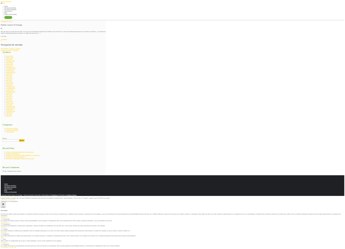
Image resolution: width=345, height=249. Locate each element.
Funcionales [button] (4, 217)
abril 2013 (9, 80)
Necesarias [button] (4, 242)
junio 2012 (9, 96)
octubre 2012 (10, 90)
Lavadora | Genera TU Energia (9, 50)
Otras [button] (2, 237)
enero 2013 (9, 85)
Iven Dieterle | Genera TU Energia (10, 48)
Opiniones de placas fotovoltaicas (15, 157)
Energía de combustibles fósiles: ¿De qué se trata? (20, 158)
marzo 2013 (9, 82)
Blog (5, 190)
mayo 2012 (9, 98)
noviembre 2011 (10, 108)
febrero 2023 (9, 57)
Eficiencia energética (12, 128)
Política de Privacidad (10, 192)
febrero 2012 (9, 103)
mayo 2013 (9, 78)
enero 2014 (9, 65)
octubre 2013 (10, 70)
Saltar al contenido (6, 1)
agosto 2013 (9, 74)
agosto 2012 (9, 93)
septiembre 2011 (10, 111)
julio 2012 (9, 95)
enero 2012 (9, 104)
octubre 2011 (9, 109)
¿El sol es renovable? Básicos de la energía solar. (20, 152)
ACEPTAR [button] (11, 199)
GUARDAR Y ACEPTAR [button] (8, 247)
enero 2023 (9, 59)
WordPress (54, 195)
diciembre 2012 (10, 86)
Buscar (5, 138)
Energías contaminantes (12, 153)
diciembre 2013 (10, 67)
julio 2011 (9, 114)
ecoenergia (4, 39)
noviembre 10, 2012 (6, 21)
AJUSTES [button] (4, 199)
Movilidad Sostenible (12, 130)
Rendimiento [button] (4, 222)
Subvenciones (10, 131)
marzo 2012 (9, 101)
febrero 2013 (9, 83)
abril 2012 (9, 99)
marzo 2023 (9, 56)
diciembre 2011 (10, 106)
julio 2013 (9, 75)
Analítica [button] (3, 227)
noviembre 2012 (10, 88)
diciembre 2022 (10, 61)
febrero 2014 (9, 64)
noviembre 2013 (10, 69)
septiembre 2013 (10, 72)
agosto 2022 (9, 62)
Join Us (8, 17)
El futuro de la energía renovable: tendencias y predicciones (23, 155)
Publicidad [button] (4, 232)
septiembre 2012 (10, 91)
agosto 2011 (9, 112)
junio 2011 (9, 116)
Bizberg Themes (72, 195)
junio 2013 (9, 77)
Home (6, 184)
